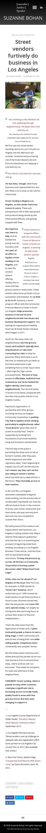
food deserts (11, 783)
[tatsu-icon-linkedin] (41, 7)
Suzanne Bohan (15, 76)
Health (15, 35)
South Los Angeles (26, 783)
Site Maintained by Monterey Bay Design (23, 829)
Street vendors (11, 787)
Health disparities (26, 35)
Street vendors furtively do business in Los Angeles (23, 55)
